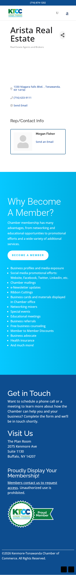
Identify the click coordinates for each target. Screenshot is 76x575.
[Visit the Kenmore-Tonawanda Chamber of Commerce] (31, 526)
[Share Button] (62, 35)
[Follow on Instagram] (71, 569)
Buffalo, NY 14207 (21, 456)
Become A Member (28, 255)
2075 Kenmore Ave (22, 446)
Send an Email (44, 142)
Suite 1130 (16, 451)
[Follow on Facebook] (64, 569)
